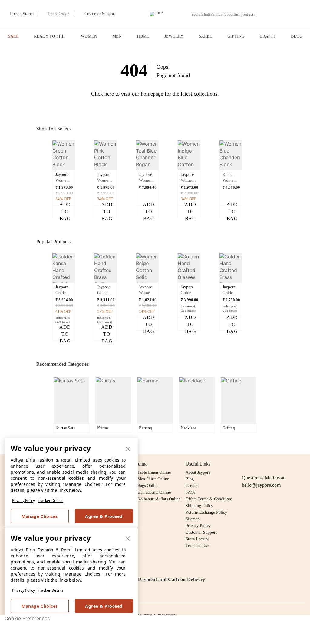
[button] (277, 14)
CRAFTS (268, 36)
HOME (143, 36)
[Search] (263, 14)
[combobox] (226, 14)
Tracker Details (50, 500)
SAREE (205, 36)
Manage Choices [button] (39, 516)
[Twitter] (268, 464)
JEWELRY (173, 36)
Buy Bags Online (143, 485)
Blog (190, 479)
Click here (102, 94)
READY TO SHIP (50, 36)
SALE (13, 36)
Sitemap (193, 519)
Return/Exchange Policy (206, 512)
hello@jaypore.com (261, 485)
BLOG (296, 36)
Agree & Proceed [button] (104, 516)
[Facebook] (257, 464)
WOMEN (89, 36)
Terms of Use (197, 545)
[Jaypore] (156, 14)
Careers (192, 485)
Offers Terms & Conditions (209, 499)
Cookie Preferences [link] (27, 618)
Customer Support (201, 532)
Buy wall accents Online (150, 492)
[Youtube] (280, 464)
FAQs (190, 492)
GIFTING (236, 36)
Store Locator (197, 539)
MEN (117, 36)
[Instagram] (245, 464)
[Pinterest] (292, 464)
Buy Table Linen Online (150, 472)
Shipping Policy (199, 505)
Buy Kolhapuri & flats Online (154, 499)
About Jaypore (198, 472)
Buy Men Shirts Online (149, 479)
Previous (49, 157)
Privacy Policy (23, 500)
